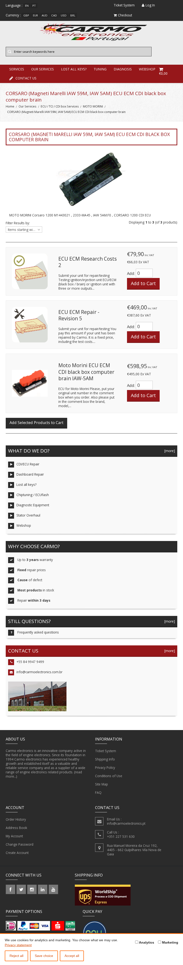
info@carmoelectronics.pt (126, 823)
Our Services (27, 106)
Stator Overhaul (28, 515)
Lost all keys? (26, 484)
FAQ (98, 792)
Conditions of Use (108, 776)
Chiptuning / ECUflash (32, 494)
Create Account (17, 852)
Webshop (23, 525)
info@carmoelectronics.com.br (39, 672)
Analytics (146, 942)
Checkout (125, 15)
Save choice (44, 956)
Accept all (72, 956)
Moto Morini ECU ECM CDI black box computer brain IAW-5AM (86, 372)
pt (34, 5)
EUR (35, 15)
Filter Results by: (18, 223)
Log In (150, 5)
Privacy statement (18, 945)
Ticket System (105, 751)
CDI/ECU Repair (27, 464)
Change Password (19, 844)
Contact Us (25, 78)
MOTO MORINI (93, 106)
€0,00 (163, 73)
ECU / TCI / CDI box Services (60, 106)
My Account (14, 836)
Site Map (101, 784)
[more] (169, 450)
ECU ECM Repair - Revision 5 (78, 315)
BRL (72, 15)
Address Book (16, 827)
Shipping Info (105, 759)
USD (63, 15)
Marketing (169, 942)
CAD (54, 15)
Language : (14, 5)
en (27, 5)
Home (10, 106)
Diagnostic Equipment (32, 505)
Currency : (13, 15)
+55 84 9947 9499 (30, 661)
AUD (44, 15)
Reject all (16, 956)
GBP (26, 15)
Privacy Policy (105, 767)
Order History (16, 819)
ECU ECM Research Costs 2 (87, 262)
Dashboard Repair (30, 474)
